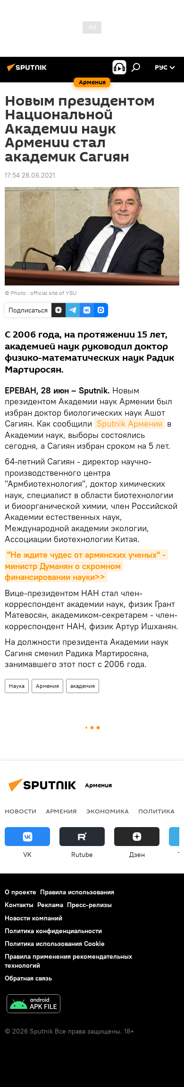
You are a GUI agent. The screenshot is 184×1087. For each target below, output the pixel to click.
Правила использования (77, 892)
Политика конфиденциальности (53, 931)
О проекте (20, 892)
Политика (156, 811)
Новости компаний (33, 918)
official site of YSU (53, 292)
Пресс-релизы (89, 904)
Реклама (50, 904)
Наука (17, 685)
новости (20, 811)
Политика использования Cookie (55, 943)
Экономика (107, 811)
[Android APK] (33, 1005)
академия (82, 685)
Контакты (19, 904)
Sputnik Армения (129, 423)
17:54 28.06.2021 (30, 175)
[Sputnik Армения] (28, 71)
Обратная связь (28, 978)
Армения (47, 685)
